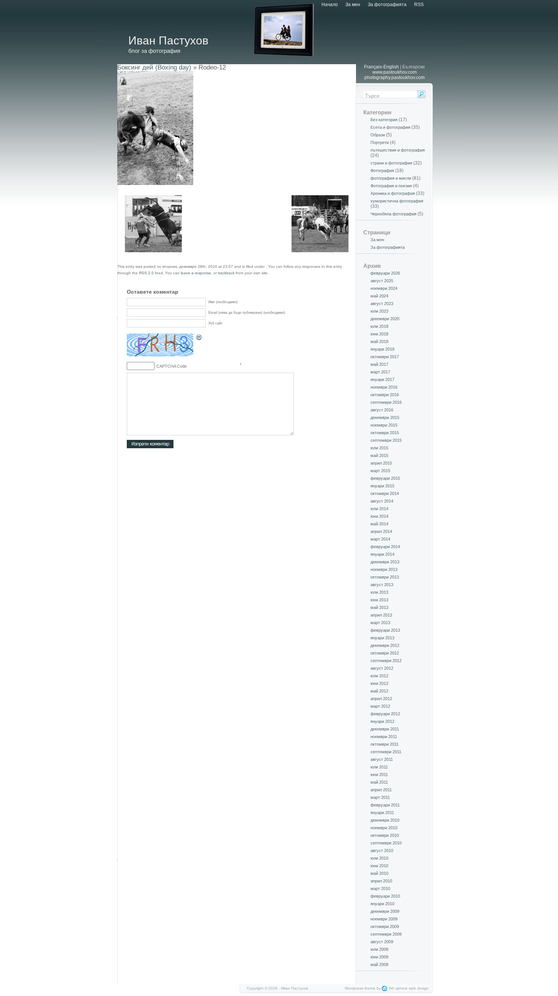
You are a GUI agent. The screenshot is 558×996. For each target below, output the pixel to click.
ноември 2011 (383, 736)
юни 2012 (379, 683)
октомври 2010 (384, 835)
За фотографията (387, 4)
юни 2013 (379, 600)
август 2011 (381, 759)
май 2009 (379, 964)
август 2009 (381, 941)
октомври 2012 (384, 653)
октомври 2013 (384, 577)
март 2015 (380, 470)
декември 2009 (384, 911)
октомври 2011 (384, 744)
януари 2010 (382, 903)
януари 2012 (382, 721)
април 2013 (381, 615)
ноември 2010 (383, 827)
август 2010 (381, 850)
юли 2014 (379, 508)
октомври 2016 (384, 394)
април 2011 (381, 789)
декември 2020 (384, 318)
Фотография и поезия (391, 185)
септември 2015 (386, 440)
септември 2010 (386, 843)
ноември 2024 (383, 288)
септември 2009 (386, 934)
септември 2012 (386, 660)
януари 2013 (382, 638)
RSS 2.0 (146, 273)
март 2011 (380, 797)
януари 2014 (382, 554)
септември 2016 (386, 402)
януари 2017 (382, 379)
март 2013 (380, 622)
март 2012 (380, 706)
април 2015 (381, 463)
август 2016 (381, 410)
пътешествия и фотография (397, 150)
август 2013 (381, 584)
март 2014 (380, 539)
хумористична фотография (396, 201)
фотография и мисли (390, 178)
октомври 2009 (384, 926)
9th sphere (398, 988)
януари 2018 (382, 349)
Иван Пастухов (168, 40)
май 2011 (379, 782)
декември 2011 (384, 729)
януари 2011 (382, 812)
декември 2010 (384, 820)
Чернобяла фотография (393, 214)
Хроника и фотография (392, 193)
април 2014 (381, 531)
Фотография (382, 170)
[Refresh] (199, 338)
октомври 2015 (384, 432)
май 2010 (379, 873)
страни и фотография (391, 163)
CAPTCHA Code (171, 366)
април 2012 (381, 698)
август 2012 (381, 668)
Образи (377, 135)
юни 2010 (379, 865)
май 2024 (379, 296)
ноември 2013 (383, 569)
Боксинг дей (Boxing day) (154, 67)
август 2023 (381, 303)
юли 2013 (379, 592)
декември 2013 (384, 562)
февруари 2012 (385, 713)
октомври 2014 (384, 493)
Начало (330, 4)
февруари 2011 (385, 805)
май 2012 (379, 691)
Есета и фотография (390, 127)
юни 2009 (379, 957)
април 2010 (381, 881)
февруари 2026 (385, 273)
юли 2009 (379, 949)
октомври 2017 (384, 356)
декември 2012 (384, 645)
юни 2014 (379, 516)
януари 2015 (382, 486)
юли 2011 (379, 767)
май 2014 (379, 524)
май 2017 (379, 364)
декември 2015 (384, 417)
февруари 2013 (385, 630)
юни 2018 (379, 334)
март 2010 (380, 888)
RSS (419, 4)
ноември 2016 (383, 387)
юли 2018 (379, 326)
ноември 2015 (383, 425)
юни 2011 (379, 774)
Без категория (383, 119)
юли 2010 (379, 858)
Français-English (381, 67)
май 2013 (379, 607)
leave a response (196, 273)
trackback (226, 273)
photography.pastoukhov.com (394, 77)
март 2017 (380, 372)
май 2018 (379, 341)
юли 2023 (379, 311)
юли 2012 (379, 675)
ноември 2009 (383, 919)
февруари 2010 (385, 896)
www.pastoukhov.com (394, 72)
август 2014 (381, 501)
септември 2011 (385, 751)
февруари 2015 (385, 478)
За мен (352, 4)
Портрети (379, 142)
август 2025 (381, 280)
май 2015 (379, 455)
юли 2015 (379, 448)
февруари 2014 (385, 546)
